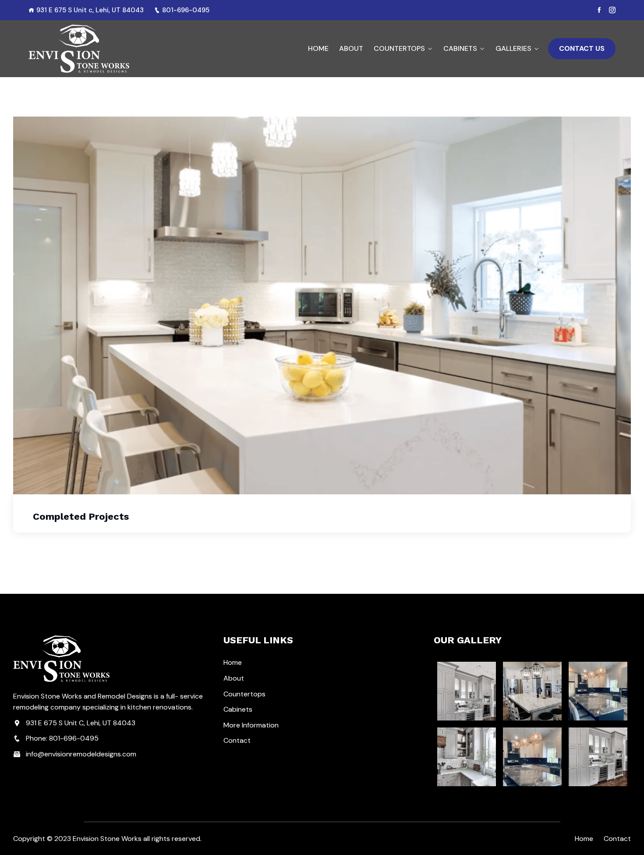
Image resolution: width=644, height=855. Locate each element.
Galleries (513, 48)
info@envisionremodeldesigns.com (81, 754)
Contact (237, 740)
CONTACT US (582, 48)
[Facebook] (599, 10)
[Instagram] (612, 10)
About (351, 48)
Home (318, 48)
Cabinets (460, 48)
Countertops (399, 48)
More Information (251, 725)
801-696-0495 (185, 10)
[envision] (97, 49)
